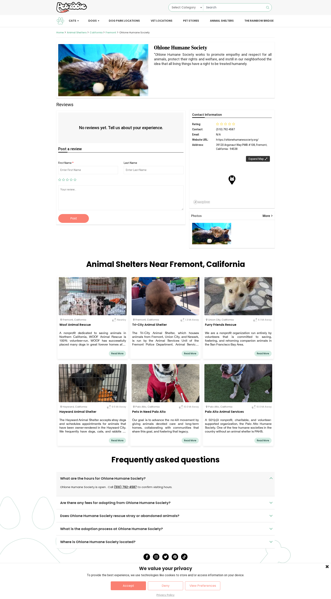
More (268, 216)
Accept (128, 585)
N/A (218, 134)
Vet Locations (161, 21)
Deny (166, 585)
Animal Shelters (222, 21)
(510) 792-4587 (125, 487)
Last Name (130, 162)
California (96, 32)
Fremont (111, 32)
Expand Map (256, 159)
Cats (72, 21)
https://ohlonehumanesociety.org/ (237, 139)
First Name (66, 162)
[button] (232, 180)
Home (60, 32)
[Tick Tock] (184, 557)
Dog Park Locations (124, 21)
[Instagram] (156, 557)
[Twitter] (165, 557)
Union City (214, 320)
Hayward (68, 407)
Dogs (92, 21)
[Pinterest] (175, 557)
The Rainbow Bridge (259, 21)
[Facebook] (146, 557)
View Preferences (202, 585)
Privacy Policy (165, 595)
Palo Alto (140, 407)
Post (73, 218)
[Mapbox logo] (201, 202)
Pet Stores (191, 21)
